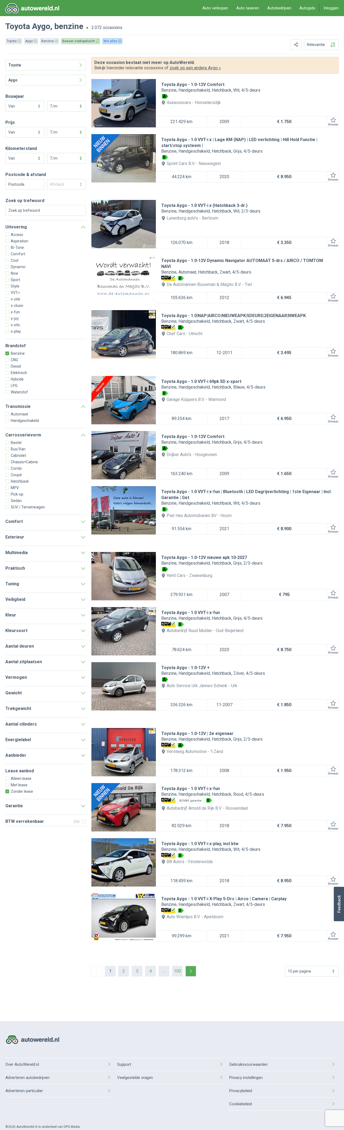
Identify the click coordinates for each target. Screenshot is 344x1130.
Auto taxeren (247, 8)
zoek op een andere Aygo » (195, 67)
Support (124, 1064)
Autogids (307, 8)
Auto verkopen (215, 8)
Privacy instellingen (246, 1077)
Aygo (41, 26)
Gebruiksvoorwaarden (248, 1064)
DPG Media (72, 1127)
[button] (339, 904)
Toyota (17, 26)
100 (177, 971)
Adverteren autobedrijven (27, 1077)
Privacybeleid (240, 1090)
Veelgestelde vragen (135, 1077)
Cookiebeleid (240, 1104)
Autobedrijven (279, 8)
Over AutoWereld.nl (22, 1064)
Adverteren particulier (24, 1090)
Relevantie (316, 44)
